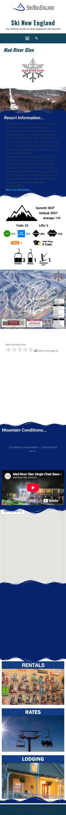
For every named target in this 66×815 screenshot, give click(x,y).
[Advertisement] (33, 390)
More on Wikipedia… (19, 189)
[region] (33, 100)
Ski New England (33, 22)
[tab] (27, 38)
